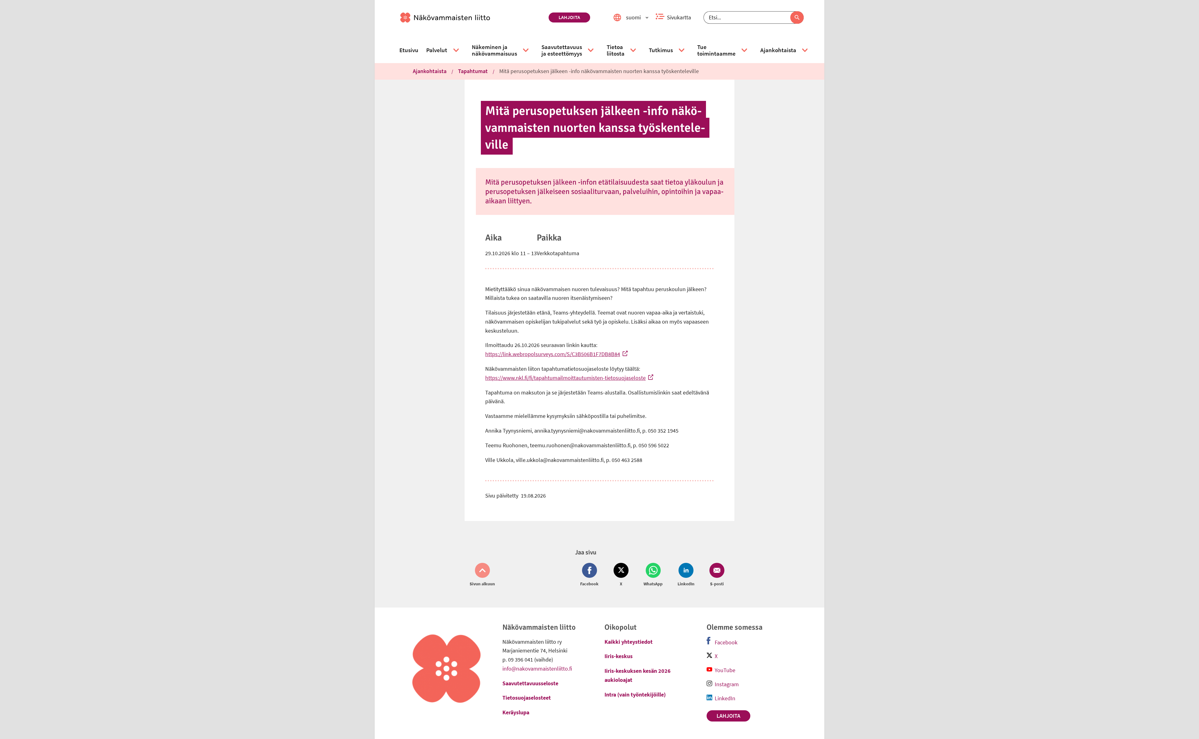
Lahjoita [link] (569, 17)
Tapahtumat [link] (473, 71)
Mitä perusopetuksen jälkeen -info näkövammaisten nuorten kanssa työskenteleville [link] (599, 71)
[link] (472, 17)
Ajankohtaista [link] (430, 71)
